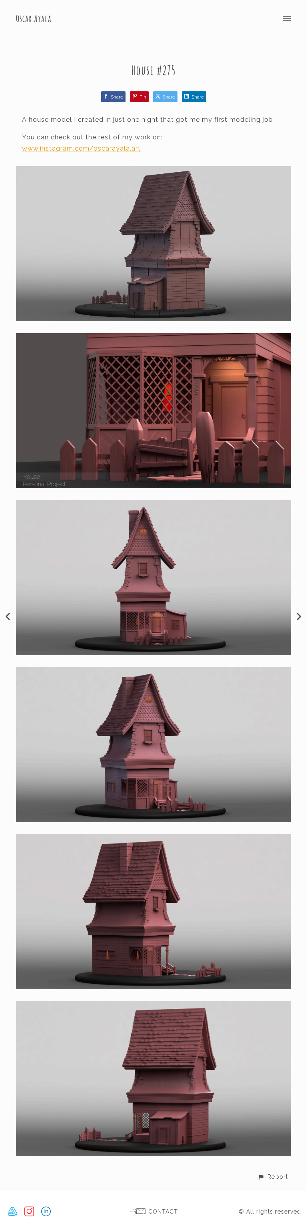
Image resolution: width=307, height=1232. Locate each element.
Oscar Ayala (34, 18)
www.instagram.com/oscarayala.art (81, 148)
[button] (272, 1176)
